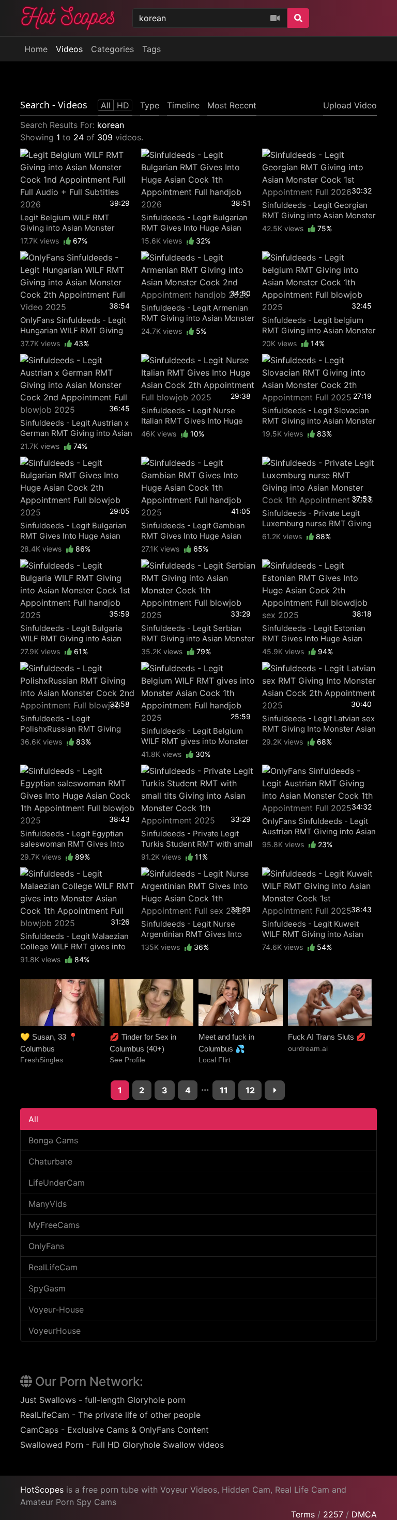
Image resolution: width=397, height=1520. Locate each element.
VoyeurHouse (54, 1330)
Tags (151, 49)
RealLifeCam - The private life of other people (110, 1415)
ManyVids (47, 1204)
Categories (112, 49)
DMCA (364, 1514)
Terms (303, 1514)
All (33, 1119)
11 (224, 1090)
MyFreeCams (54, 1225)
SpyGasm (47, 1288)
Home (36, 49)
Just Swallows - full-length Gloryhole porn (103, 1400)
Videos (69, 49)
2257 (333, 1514)
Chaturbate (50, 1161)
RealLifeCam (53, 1267)
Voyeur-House (56, 1309)
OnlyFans (46, 1246)
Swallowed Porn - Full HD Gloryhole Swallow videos (122, 1445)
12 (250, 1090)
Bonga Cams (53, 1140)
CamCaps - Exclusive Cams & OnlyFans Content (114, 1430)
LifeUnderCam (56, 1182)
